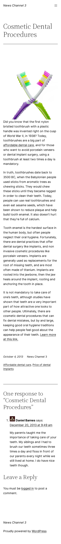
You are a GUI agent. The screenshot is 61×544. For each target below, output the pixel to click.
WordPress (39, 531)
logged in (27, 488)
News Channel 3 (14, 5)
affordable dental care (18, 145)
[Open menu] (56, 5)
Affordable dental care (17, 364)
